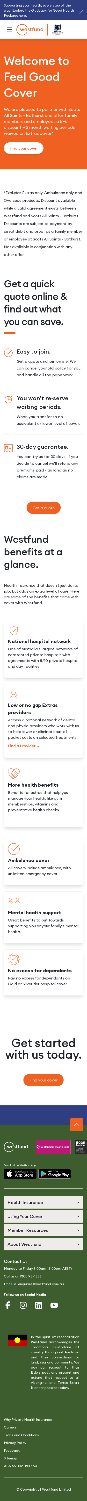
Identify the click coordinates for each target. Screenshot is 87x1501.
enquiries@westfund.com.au (41, 1284)
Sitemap (10, 1458)
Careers (10, 1427)
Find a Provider (22, 745)
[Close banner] (81, 12)
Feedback (12, 1450)
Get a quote (44, 507)
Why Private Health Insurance (28, 1419)
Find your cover (24, 148)
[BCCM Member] (75, 1147)
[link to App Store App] (20, 1174)
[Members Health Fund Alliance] (47, 1147)
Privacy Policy (15, 1443)
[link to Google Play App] (54, 1174)
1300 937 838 (31, 1276)
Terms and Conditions (21, 1435)
